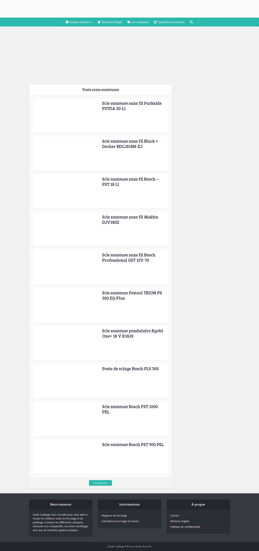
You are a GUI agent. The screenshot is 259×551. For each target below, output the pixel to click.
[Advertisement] (129, 53)
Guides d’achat (79, 22)
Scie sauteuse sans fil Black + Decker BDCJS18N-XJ (130, 143)
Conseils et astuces (170, 22)
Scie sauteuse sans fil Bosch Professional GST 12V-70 (128, 257)
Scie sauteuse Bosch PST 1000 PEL (130, 409)
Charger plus (100, 483)
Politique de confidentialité (185, 526)
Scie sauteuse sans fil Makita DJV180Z (130, 219)
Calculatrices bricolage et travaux (120, 521)
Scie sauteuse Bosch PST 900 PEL (133, 444)
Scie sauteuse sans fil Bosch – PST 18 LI (130, 181)
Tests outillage (111, 22)
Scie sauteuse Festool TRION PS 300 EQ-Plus (132, 295)
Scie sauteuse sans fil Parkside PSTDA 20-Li (132, 105)
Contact (174, 515)
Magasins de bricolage (114, 515)
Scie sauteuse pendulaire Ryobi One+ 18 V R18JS (132, 333)
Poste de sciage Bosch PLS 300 (130, 368)
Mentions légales (180, 521)
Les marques (139, 22)
